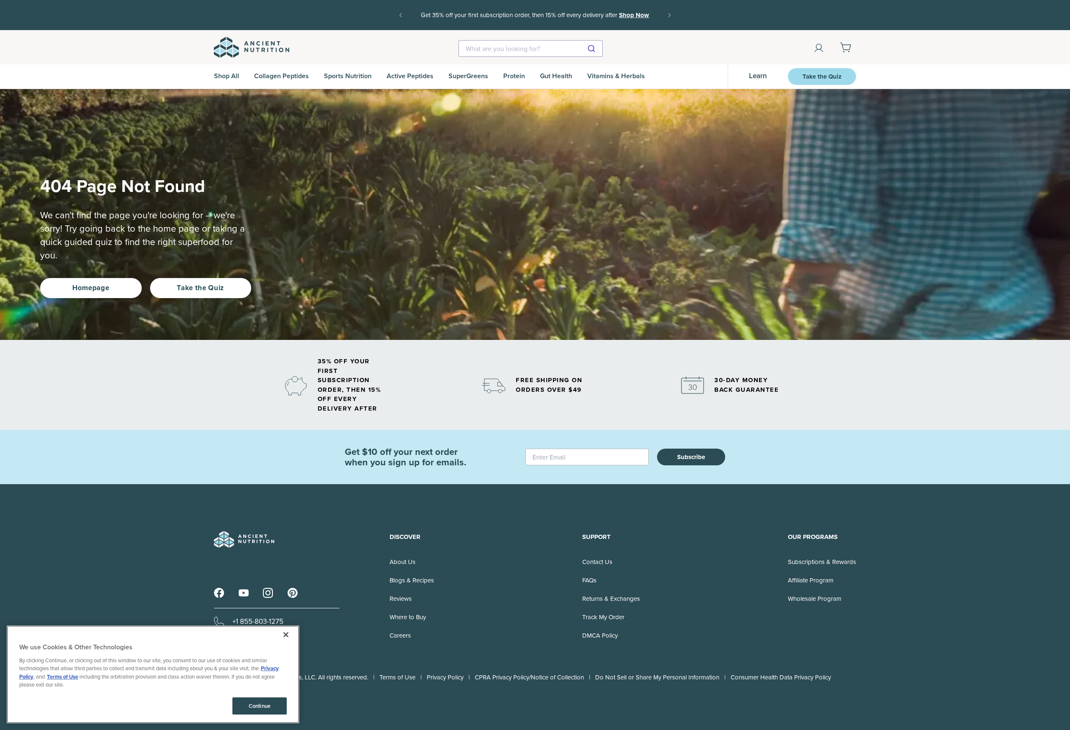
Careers (400, 635)
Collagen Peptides (281, 76)
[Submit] (592, 48)
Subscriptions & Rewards (822, 562)
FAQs (589, 580)
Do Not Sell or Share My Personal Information (657, 677)
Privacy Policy (445, 677)
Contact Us (597, 562)
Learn (758, 76)
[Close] (286, 634)
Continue (259, 706)
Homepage (90, 288)
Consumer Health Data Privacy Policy (781, 677)
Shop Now (535, 21)
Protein (514, 76)
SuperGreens (468, 76)
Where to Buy (408, 617)
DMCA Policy (600, 635)
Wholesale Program (814, 598)
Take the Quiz (821, 76)
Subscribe (691, 457)
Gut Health (556, 76)
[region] (153, 674)
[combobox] (531, 48)
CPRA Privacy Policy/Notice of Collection (529, 677)
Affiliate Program (810, 580)
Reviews (401, 598)
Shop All (226, 76)
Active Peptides (410, 76)
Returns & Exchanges (611, 598)
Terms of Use (397, 677)
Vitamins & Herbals (616, 76)
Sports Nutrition (348, 76)
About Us (402, 562)
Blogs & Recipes (412, 580)
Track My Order (603, 617)
